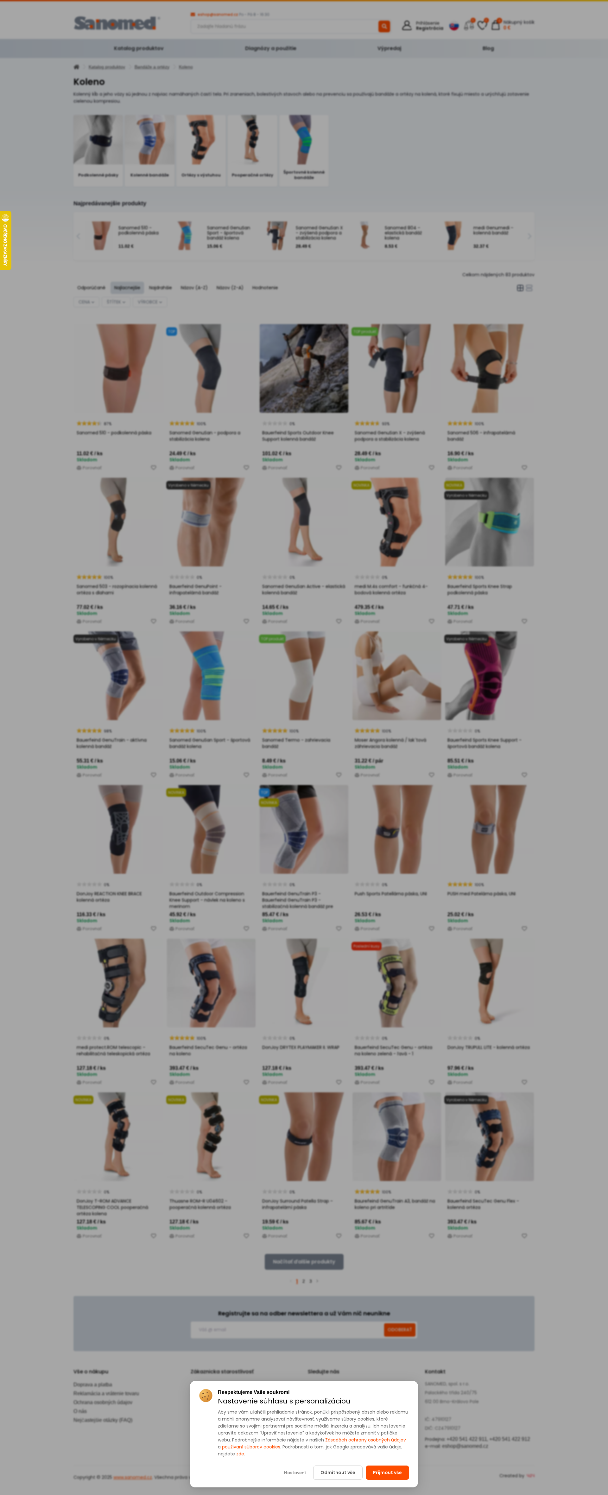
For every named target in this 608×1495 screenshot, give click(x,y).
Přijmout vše (387, 1472)
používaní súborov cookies (251, 1447)
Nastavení (295, 1473)
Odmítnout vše (337, 1472)
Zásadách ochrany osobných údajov (365, 1440)
